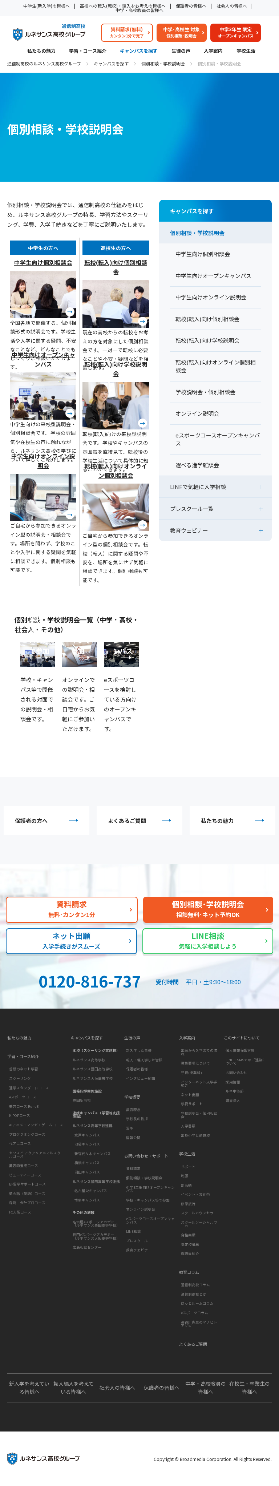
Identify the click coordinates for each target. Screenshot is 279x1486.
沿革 (129, 1128)
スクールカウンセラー (199, 1212)
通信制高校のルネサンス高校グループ (44, 63)
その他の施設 (83, 1212)
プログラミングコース (27, 1134)
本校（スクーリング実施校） (96, 1050)
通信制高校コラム (195, 1284)
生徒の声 (180, 51)
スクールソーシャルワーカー (199, 1224)
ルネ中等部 (235, 1091)
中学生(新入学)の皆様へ (46, 6)
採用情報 (233, 1082)
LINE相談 (133, 1231)
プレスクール (137, 1240)
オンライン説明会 (140, 1209)
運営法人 (233, 1100)
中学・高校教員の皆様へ (139, 10)
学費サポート (192, 1103)
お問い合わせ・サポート (146, 1156)
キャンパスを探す (139, 51)
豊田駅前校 (82, 1100)
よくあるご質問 (127, 820)
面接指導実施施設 (87, 1091)
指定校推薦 (190, 1244)
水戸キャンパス (87, 1135)
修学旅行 (188, 1203)
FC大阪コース (20, 1212)
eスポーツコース (22, 1096)
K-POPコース (19, 1115)
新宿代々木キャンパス (92, 1153)
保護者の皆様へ (191, 6)
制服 (184, 1175)
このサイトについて (242, 1038)
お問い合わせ (236, 1072)
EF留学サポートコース (27, 1184)
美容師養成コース (23, 1165)
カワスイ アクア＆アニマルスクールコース (36, 1154)
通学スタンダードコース (29, 1087)
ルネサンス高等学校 (89, 1059)
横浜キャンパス (87, 1162)
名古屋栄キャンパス (90, 1190)
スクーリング (20, 1078)
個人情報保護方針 (240, 1050)
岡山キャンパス (87, 1172)
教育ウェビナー (189, 530)
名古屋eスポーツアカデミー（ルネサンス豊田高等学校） (96, 1223)
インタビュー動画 (140, 1078)
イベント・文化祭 (195, 1194)
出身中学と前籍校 (195, 1135)
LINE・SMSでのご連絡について (246, 1061)
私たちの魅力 (41, 51)
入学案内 (213, 51)
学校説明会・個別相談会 (199, 1115)
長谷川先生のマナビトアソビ (199, 1324)
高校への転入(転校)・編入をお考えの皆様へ (123, 6)
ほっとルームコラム (197, 1303)
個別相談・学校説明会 (163, 63)
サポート (188, 1166)
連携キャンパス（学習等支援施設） (96, 1114)
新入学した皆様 (138, 1050)
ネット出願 (190, 1094)
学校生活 (245, 51)
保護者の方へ (31, 820)
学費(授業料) (191, 1072)
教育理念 (133, 1109)
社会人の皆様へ (232, 6)
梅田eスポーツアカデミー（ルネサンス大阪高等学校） (96, 1236)
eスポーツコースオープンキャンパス (150, 1220)
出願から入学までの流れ (199, 1052)
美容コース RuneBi (24, 1106)
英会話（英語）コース (27, 1193)
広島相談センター (87, 1247)
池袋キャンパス (87, 1144)
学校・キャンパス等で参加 (148, 1200)
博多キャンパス (87, 1200)
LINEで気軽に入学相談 (198, 486)
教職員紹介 (190, 1253)
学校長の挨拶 (137, 1118)
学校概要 (132, 1097)
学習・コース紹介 (87, 51)
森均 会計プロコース (27, 1202)
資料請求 (133, 1168)
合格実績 (188, 1234)
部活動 (186, 1185)
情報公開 (133, 1137)
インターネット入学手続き (199, 1083)
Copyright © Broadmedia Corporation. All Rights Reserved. (213, 1459)
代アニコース (20, 1143)
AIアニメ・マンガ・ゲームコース (36, 1124)
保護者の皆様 (137, 1068)
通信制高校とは (193, 1294)
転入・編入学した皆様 (144, 1059)
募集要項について (195, 1063)
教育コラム (189, 1272)
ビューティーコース (25, 1175)
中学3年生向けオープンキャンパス (150, 1189)
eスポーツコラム (194, 1312)
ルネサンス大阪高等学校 (93, 1078)
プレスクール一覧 (192, 508)
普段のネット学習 (23, 1068)
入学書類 (188, 1125)
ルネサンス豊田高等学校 (93, 1068)
